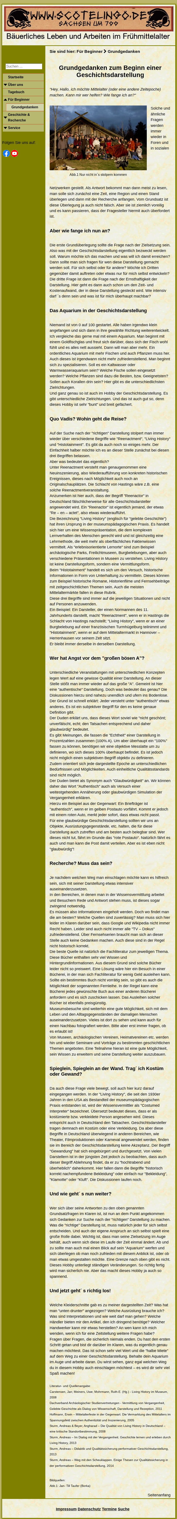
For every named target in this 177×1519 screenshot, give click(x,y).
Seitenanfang (159, 1495)
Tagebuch (16, 92)
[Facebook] (6, 153)
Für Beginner (19, 99)
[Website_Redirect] (88, 40)
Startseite (16, 77)
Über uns (15, 85)
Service (14, 128)
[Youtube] (14, 153)
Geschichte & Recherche (19, 117)
